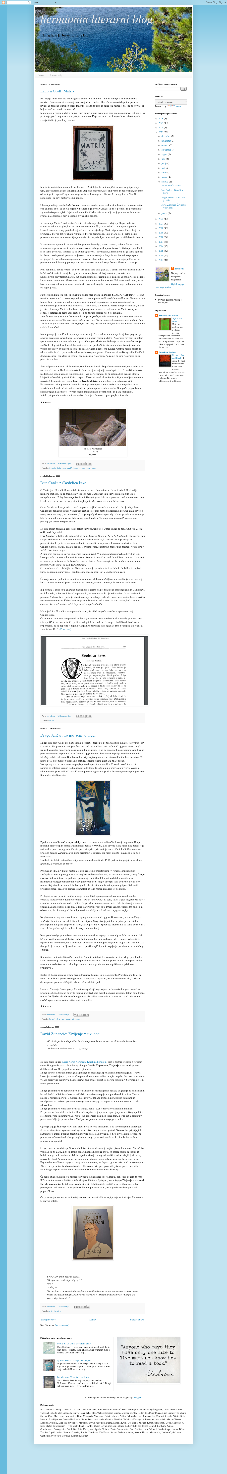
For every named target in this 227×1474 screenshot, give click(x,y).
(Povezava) (65, 629)
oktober (165, 145)
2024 (161, 127)
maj (164, 168)
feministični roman (57, 468)
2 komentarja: (63, 1306)
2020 (161, 228)
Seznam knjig (56, 75)
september (167, 149)
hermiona (179, 268)
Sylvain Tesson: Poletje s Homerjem (74, 1360)
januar (165, 213)
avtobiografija (55, 1311)
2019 (161, 232)
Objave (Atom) (62, 1325)
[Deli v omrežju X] (84, 463)
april (164, 172)
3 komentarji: (63, 1014)
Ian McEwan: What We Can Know (73, 1377)
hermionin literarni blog (96, 18)
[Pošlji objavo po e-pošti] (77, 463)
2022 (161, 218)
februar (165, 181)
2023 (161, 132)
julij (164, 158)
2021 (161, 223)
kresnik (52, 1019)
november (166, 140)
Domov (41, 75)
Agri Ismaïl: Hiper (177, 320)
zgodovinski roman (88, 468)
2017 (161, 241)
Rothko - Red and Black (178, 356)
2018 (161, 237)
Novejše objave (48, 1319)
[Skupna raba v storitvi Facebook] (87, 463)
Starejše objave (137, 1319)
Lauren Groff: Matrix (57, 91)
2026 (161, 118)
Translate (177, 106)
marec (165, 177)
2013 (161, 259)
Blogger (137, 1397)
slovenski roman (63, 1019)
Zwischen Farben (167, 352)
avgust (165, 154)
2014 (161, 255)
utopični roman (73, 468)
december (166, 136)
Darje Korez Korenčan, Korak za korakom (84, 1061)
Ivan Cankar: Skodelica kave (63, 482)
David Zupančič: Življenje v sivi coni (70, 1033)
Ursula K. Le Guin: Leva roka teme (74, 1343)
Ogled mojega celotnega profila (169, 285)
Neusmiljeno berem (168, 315)
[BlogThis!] (80, 463)
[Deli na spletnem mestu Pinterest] (90, 463)
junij (164, 163)
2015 (161, 250)
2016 (161, 246)
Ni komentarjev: (64, 463)
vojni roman (76, 1019)
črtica (51, 720)
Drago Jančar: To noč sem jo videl (68, 735)
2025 (161, 123)
